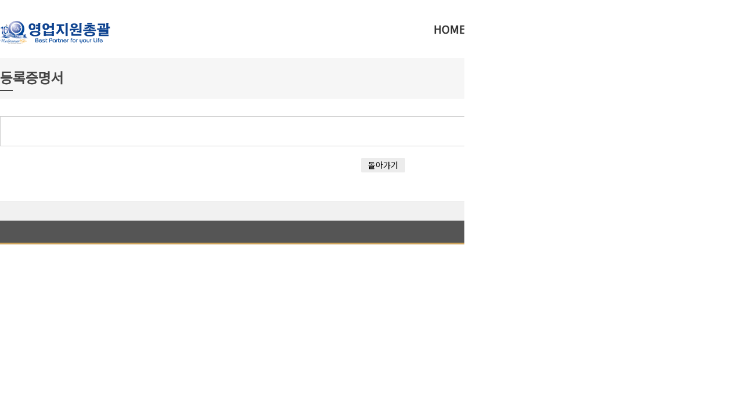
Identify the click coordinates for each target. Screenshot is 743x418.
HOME (450, 29)
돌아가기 (383, 165)
